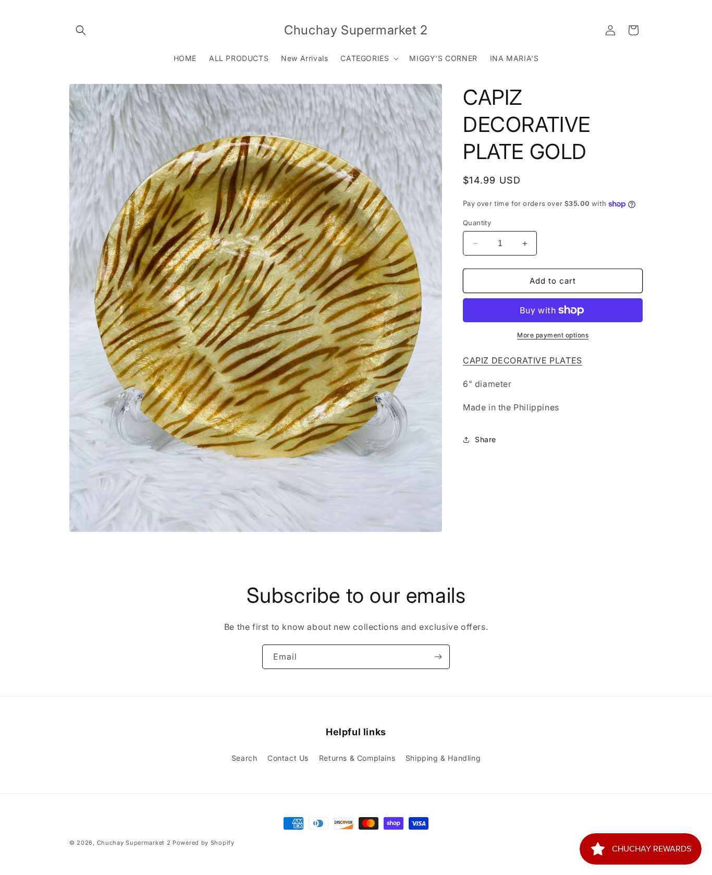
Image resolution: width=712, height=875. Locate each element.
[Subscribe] (437, 657)
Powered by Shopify (204, 842)
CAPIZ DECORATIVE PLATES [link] (522, 360)
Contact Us (288, 758)
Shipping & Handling (443, 758)
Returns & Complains (357, 758)
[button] (80, 30)
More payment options (552, 335)
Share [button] (485, 439)
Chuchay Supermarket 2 (134, 842)
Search (244, 758)
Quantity (477, 222)
